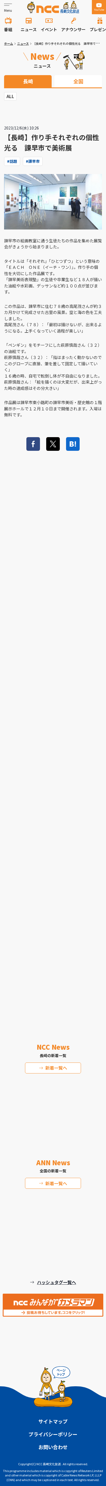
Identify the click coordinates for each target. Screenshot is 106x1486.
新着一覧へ (56, 1067)
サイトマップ (53, 1421)
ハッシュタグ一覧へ (56, 1282)
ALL (10, 96)
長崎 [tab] (28, 81)
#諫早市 (33, 161)
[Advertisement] (53, 771)
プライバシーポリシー (53, 1434)
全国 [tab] (78, 81)
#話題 (12, 161)
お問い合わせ (53, 1446)
